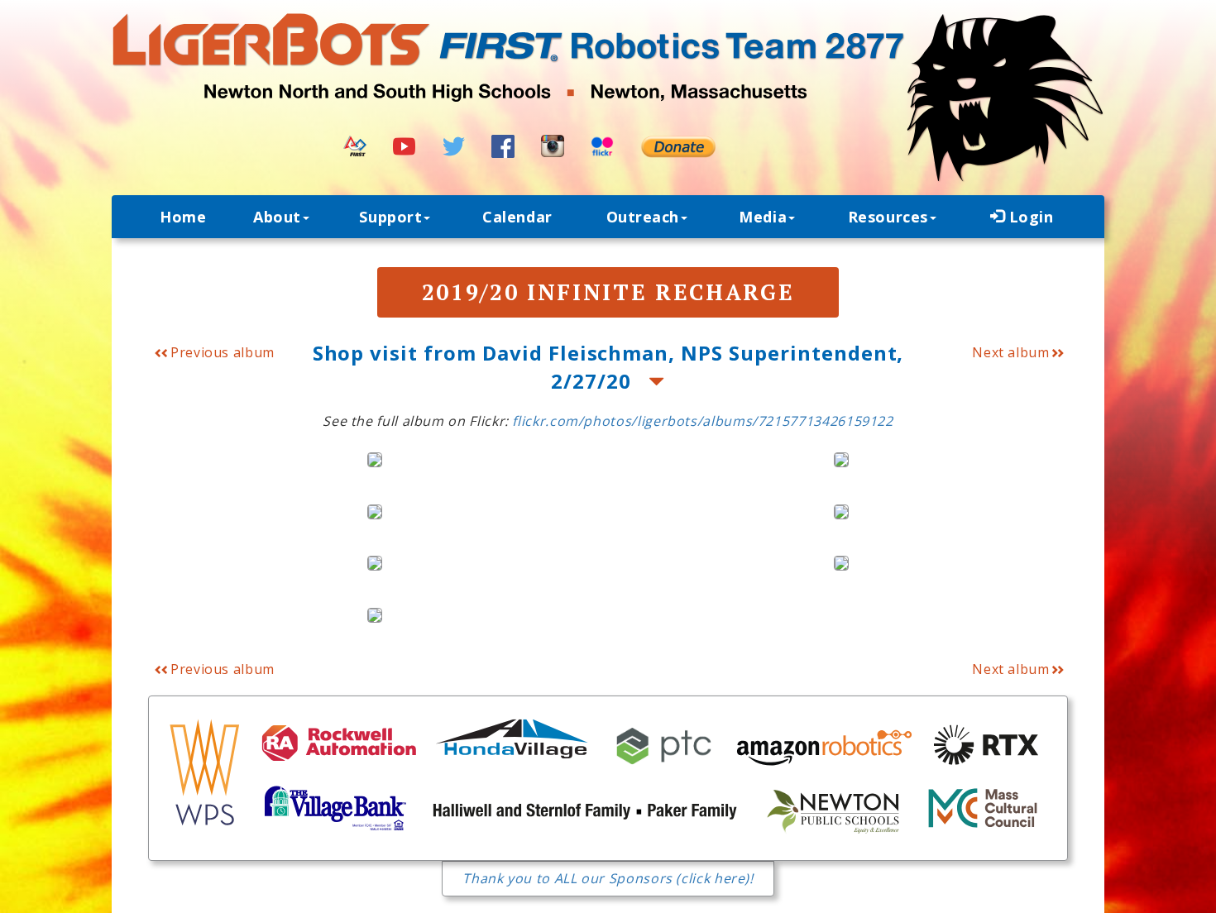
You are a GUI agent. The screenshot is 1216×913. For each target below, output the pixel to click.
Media (763, 217)
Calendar (517, 217)
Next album (1010, 352)
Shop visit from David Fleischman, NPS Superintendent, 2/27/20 (608, 366)
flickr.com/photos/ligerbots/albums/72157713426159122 (702, 421)
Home (183, 217)
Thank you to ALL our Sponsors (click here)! (608, 878)
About (277, 217)
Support (390, 217)
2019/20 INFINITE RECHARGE (608, 292)
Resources (888, 217)
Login (1028, 217)
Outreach (642, 217)
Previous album (220, 352)
